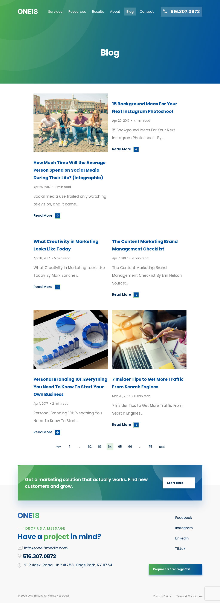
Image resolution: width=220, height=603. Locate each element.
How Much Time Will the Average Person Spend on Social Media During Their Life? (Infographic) (69, 170)
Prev (58, 447)
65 (120, 446)
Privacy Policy (162, 596)
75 (150, 446)
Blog (130, 11)
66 (130, 446)
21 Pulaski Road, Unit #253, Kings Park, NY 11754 (68, 565)
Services (55, 11)
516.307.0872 (185, 11)
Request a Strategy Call (172, 569)
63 (100, 446)
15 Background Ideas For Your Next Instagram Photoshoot (144, 107)
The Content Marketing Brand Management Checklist (145, 245)
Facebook (183, 517)
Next (162, 447)
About (115, 11)
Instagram (184, 527)
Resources (77, 11)
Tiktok (180, 548)
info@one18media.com (46, 548)
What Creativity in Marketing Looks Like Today (66, 245)
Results (98, 11)
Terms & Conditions (189, 596)
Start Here (175, 483)
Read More (43, 215)
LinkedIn (182, 538)
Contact (147, 11)
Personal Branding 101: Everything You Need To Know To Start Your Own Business (70, 386)
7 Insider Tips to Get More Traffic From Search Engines (148, 383)
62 (90, 446)
